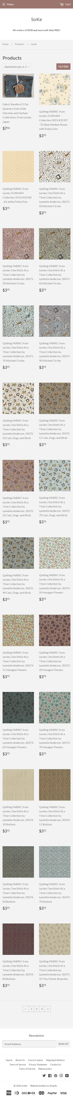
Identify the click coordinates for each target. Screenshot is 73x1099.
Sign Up (63, 1043)
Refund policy (45, 1068)
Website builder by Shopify (43, 1085)
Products (19, 44)
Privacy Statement (38, 1064)
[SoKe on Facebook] (50, 1075)
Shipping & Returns (55, 1060)
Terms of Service (17, 1064)
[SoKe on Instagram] (61, 1075)
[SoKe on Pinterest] (55, 1075)
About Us (20, 1060)
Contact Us (55, 1064)
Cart (67, 4)
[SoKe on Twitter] (44, 1075)
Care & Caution (35, 1060)
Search (9, 1060)
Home (5, 44)
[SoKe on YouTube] (67, 1075)
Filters (63, 66)
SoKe (36, 19)
